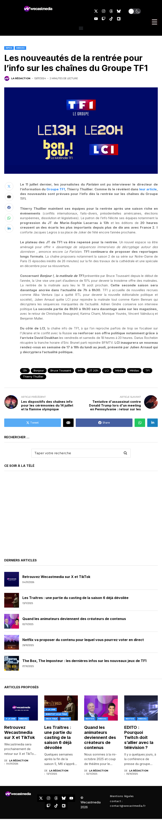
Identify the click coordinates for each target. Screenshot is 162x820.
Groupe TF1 (55, 189)
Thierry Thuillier (33, 376)
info (80, 370)
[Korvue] (119, 18)
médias (134, 370)
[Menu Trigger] (154, 22)
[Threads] (111, 11)
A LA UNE (10, 718)
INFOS (9, 48)
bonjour (39, 370)
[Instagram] (103, 11)
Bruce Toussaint (60, 370)
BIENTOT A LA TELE (56, 714)
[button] (134, 11)
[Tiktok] (111, 18)
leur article (148, 189)
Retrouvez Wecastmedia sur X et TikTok (56, 577)
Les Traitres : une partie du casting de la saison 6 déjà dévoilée (75, 598)
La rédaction (20, 78)
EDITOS (90, 718)
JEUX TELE (51, 718)
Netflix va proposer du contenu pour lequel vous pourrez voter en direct (83, 640)
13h (25, 370)
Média (119, 370)
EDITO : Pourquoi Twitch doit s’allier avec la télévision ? (138, 737)
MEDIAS (20, 48)
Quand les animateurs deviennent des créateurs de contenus (74, 619)
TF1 (147, 370)
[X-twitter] (96, 11)
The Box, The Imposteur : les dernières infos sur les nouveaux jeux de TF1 (84, 661)
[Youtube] (96, 18)
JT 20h (93, 370)
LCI (107, 370)
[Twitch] (103, 18)
